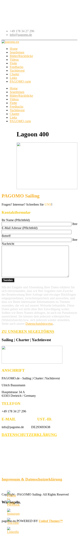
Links (13, 117)
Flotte (13, 103)
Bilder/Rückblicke (21, 95)
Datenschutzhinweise (39, 323)
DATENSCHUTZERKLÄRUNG (29, 435)
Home (14, 88)
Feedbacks (16, 106)
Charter (14, 114)
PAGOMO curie (20, 121)
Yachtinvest (17, 110)
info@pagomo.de (21, 34)
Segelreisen (17, 92)
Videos (14, 99)
